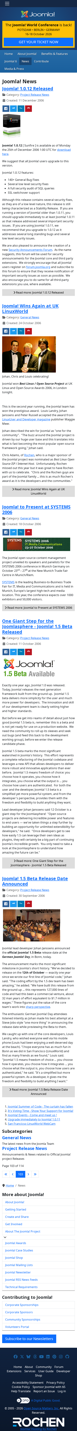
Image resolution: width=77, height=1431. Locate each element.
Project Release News (34, 95)
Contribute (41, 61)
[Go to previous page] (12, 1174)
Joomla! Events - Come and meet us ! (32, 1115)
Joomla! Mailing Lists (19, 1265)
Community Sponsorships (22, 1319)
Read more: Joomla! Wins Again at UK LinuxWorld (39, 491)
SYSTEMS (8, 582)
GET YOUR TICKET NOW (38, 41)
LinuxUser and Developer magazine (26, 419)
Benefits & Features (54, 54)
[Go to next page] (28, 1174)
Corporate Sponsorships (21, 1305)
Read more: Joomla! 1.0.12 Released (39, 292)
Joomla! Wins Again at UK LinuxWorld (30, 308)
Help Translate (21, 1391)
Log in (62, 1391)
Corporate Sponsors (19, 1312)
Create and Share (17, 1217)
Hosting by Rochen (38, 1429)
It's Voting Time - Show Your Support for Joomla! (40, 1111)
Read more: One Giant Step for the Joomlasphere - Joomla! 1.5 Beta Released (38, 863)
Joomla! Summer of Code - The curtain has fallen (40, 1106)
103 (20, 1174)
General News (29, 317)
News (25, 61)
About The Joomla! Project (22, 1231)
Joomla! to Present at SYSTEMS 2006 (36, 509)
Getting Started (15, 1209)
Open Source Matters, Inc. (41, 1408)
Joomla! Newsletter (18, 1272)
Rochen (29, 455)
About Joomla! (27, 54)
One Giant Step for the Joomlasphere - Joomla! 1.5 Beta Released (37, 626)
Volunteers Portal (17, 1327)
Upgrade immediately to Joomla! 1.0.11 (34, 1119)
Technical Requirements (21, 1287)
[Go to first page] (6, 1174)
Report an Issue (44, 1391)
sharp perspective (38, 1007)
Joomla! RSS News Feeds (21, 1280)
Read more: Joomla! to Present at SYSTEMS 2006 (39, 608)
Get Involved (13, 1224)
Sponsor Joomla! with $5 (49, 1387)
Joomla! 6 (10, 61)
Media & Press (14, 69)
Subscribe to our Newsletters (29, 1338)
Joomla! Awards (15, 1243)
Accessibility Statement (28, 1383)
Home (8, 54)
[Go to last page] (35, 1174)
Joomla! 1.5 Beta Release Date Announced (35, 881)
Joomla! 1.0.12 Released (27, 88)
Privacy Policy (55, 1383)
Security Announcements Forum (30, 250)
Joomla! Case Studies (19, 1250)
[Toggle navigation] (7, 3)
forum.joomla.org (38, 267)
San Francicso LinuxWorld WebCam (32, 1124)
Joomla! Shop (14, 1258)
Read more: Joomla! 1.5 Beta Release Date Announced (39, 1092)
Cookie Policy (21, 1387)
